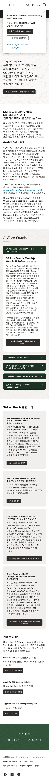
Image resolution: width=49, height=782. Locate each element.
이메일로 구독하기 (10, 765)
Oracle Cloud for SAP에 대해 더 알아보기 (22, 342)
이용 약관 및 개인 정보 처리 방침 (31, 757)
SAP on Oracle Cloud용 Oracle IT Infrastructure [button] (20, 250)
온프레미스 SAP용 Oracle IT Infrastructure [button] (18, 385)
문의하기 (15, 740)
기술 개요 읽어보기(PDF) (16, 463)
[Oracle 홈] (11, 5)
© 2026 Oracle (8, 757)
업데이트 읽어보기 (10, 713)
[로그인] (38, 5)
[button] (5, 5)
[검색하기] (27, 5)
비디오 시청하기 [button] (13, 501)
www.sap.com (33, 190)
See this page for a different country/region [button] (18, 46)
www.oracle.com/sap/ (13, 190)
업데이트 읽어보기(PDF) (12, 670)
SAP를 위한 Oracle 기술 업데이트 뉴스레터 (19, 92)
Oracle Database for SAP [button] (17, 357)
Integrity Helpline (25, 765)
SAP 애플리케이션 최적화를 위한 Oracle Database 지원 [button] (20, 366)
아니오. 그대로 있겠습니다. (18, 38)
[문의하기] (44, 5)
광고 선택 (23, 761)
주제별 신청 (37, 740)
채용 (31, 761)
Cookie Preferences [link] (10, 761)
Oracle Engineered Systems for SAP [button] (21, 376)
